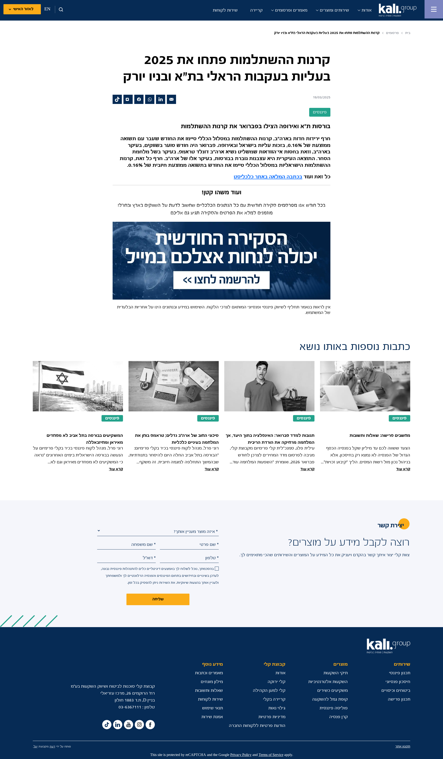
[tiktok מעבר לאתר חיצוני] (117, 99)
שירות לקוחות (225, 10)
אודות (366, 10)
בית (407, 33)
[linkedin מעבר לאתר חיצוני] (160, 99)
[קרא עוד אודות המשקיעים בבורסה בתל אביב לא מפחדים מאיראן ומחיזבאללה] (78, 417)
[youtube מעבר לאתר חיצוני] (128, 724)
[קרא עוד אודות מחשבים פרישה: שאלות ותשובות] (365, 417)
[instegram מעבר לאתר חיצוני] (139, 724)
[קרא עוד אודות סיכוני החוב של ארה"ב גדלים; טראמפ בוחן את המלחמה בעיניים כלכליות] (174, 417)
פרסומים (392, 33)
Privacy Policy (240, 755)
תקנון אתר (402, 746)
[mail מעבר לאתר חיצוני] (171, 99)
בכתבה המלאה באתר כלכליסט (268, 176)
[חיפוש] (59, 9)
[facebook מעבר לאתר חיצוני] (139, 99)
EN (47, 9)
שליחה (158, 599)
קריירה (256, 10)
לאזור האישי (23, 9)
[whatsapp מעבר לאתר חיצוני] (149, 99)
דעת (52, 746)
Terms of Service (271, 755)
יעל (35, 746)
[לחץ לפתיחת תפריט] (434, 9)
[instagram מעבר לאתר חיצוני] (128, 99)
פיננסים (399, 418)
